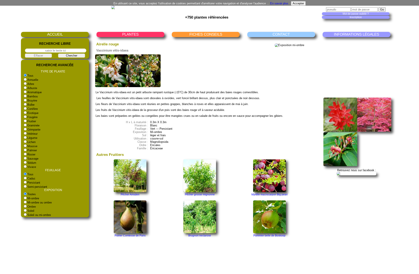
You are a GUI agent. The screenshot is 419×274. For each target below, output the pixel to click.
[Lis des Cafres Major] (340, 130)
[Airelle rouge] (111, 86)
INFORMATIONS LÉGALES (356, 34)
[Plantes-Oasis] (356, 173)
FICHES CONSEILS (205, 34)
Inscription (356, 17)
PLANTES (130, 34)
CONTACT (281, 34)
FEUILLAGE (53, 170)
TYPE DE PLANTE (53, 71)
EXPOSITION (53, 190)
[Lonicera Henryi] (340, 165)
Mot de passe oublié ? (356, 13)
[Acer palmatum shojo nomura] (374, 130)
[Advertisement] (357, 67)
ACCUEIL (55, 34)
